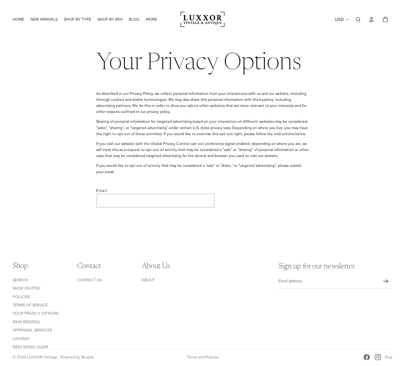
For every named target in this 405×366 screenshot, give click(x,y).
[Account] (371, 19)
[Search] (358, 19)
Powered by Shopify (77, 357)
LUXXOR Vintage (42, 357)
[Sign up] (385, 281)
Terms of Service (30, 305)
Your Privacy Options (36, 313)
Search (20, 280)
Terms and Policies (202, 357)
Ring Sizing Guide (30, 347)
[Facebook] (367, 357)
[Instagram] (378, 357)
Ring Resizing (26, 321)
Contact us (89, 280)
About (148, 280)
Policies (21, 296)
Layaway (21, 338)
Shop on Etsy (26, 288)
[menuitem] (151, 19)
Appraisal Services (32, 330)
